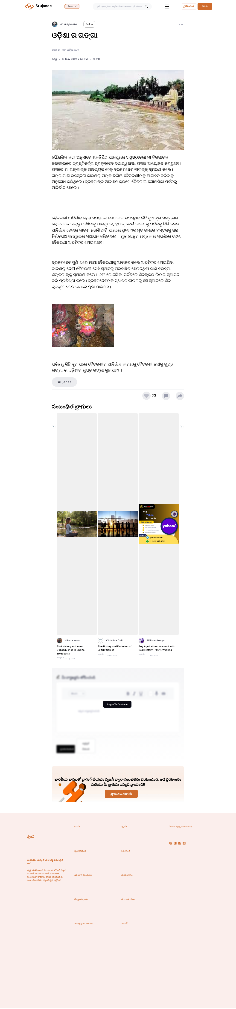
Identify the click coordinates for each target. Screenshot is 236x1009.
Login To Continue (117, 704)
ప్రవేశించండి (189, 6)
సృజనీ (30, 836)
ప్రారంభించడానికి (121, 794)
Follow (89, 24)
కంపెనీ (77, 826)
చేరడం (205, 6)
